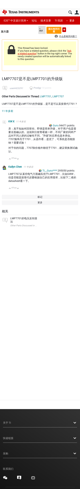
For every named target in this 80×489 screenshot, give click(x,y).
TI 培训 (59, 20)
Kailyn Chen (15, 166)
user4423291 (16, 88)
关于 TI (7, 422)
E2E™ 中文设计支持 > (16, 20)
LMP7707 (58, 96)
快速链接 (8, 438)
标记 (40, 197)
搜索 (70, 12)
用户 (76, 12)
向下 (18, 159)
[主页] (20, 12)
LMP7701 (45, 96)
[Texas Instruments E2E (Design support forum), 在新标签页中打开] (19, 479)
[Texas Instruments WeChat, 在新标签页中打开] (5, 479)
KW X (11, 121)
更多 (72, 20)
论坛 (34, 20)
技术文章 (46, 20)
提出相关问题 (54, 30)
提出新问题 (64, 29)
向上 (10, 159)
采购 (5, 453)
